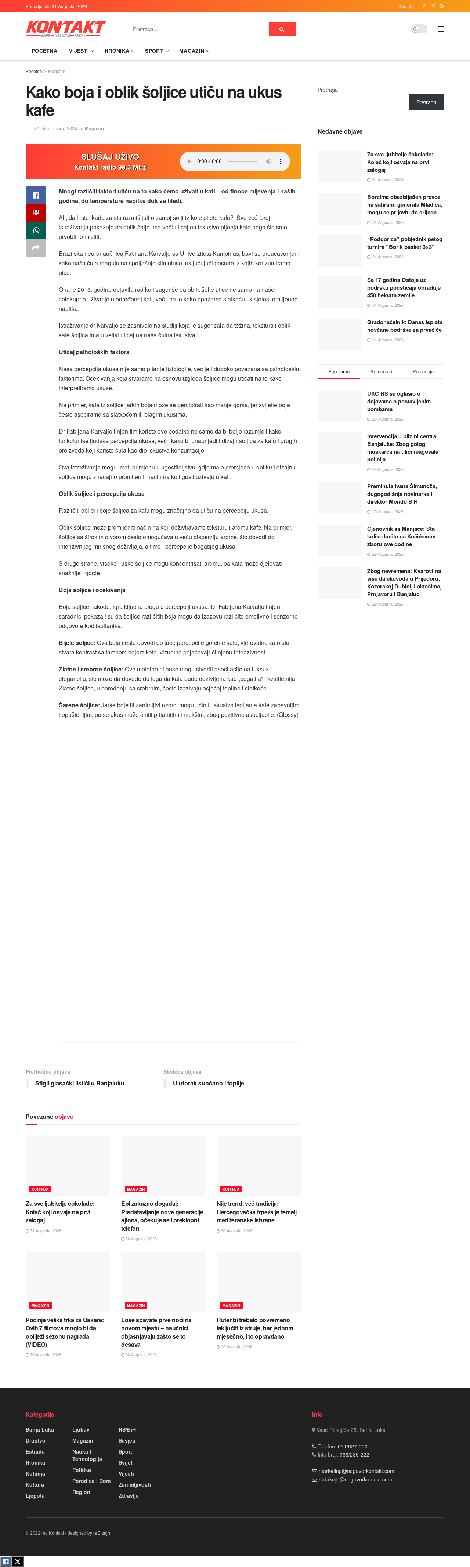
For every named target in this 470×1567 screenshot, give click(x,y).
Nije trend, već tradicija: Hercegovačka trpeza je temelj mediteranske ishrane (257, 1211)
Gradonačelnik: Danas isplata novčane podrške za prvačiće (404, 326)
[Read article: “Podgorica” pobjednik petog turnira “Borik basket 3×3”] (340, 251)
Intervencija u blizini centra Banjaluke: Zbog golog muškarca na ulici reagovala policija (402, 447)
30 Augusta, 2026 (140, 1238)
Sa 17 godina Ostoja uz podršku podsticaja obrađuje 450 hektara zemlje (404, 287)
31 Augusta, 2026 (45, 1230)
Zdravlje (129, 1495)
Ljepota (35, 1495)
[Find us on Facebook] (424, 6)
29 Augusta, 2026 (236, 1346)
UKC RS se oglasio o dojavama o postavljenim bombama (399, 401)
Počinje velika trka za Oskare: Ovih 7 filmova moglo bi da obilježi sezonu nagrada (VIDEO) (65, 1332)
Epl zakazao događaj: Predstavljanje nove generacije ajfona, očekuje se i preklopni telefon (162, 1215)
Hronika (117, 50)
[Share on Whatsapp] (36, 230)
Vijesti (79, 50)
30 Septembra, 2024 (55, 128)
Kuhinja (40, 1189)
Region (81, 1491)
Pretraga (328, 89)
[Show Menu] (441, 29)
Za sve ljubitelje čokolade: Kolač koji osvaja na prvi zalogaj (60, 1211)
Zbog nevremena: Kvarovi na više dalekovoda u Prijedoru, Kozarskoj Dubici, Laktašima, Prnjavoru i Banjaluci (404, 582)
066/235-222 (353, 1454)
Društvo (36, 1440)
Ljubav (81, 1429)
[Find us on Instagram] (433, 6)
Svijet (126, 1462)
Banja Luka (40, 1429)
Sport (154, 50)
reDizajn (101, 1533)
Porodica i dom (91, 1480)
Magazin (191, 50)
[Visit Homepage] (66, 29)
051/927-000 (352, 1446)
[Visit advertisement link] (180, 922)
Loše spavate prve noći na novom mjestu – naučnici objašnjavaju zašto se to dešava (156, 1332)
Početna (44, 50)
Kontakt (405, 6)
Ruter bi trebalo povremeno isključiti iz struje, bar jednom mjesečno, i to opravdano (255, 1328)
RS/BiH (127, 1429)
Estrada (35, 1451)
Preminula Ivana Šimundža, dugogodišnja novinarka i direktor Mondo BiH (402, 493)
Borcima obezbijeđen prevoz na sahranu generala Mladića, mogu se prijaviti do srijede (404, 204)
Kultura (35, 1484)
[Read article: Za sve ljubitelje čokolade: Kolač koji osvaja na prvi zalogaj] (68, 1166)
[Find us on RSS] (442, 6)
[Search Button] (282, 29)
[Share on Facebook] (36, 195)
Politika (81, 1469)
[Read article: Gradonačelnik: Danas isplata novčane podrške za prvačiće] (340, 334)
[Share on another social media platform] (36, 248)
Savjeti (127, 1440)
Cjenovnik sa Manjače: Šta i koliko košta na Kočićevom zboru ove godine (402, 536)
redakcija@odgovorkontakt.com (355, 1479)
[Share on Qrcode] (36, 213)
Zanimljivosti (135, 1484)
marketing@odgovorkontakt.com (356, 1470)
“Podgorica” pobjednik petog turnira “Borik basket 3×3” (404, 243)
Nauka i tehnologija (87, 1455)
